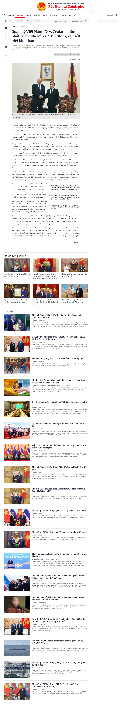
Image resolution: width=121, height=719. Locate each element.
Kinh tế (28, 15)
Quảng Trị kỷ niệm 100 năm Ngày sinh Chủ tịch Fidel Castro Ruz (58, 425)
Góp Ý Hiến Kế (73, 15)
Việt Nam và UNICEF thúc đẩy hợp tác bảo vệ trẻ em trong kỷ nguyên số (16, 301)
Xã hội (45, 15)
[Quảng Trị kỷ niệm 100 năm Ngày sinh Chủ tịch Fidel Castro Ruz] (17, 431)
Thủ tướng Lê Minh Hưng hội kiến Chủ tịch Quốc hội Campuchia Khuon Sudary (55, 685)
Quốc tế (63, 15)
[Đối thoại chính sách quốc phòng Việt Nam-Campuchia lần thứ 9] (17, 409)
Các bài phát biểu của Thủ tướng (40, 559)
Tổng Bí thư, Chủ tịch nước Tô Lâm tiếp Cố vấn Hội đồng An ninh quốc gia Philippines (58, 338)
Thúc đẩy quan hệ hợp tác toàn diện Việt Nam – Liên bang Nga (17, 275)
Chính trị (20, 15)
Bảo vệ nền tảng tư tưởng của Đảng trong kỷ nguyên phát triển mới (25, 21)
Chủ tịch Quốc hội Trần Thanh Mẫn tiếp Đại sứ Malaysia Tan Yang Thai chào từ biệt (58, 490)
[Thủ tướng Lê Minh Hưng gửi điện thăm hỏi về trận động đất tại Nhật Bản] (17, 669)
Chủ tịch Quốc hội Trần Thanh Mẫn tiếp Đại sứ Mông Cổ (74, 275)
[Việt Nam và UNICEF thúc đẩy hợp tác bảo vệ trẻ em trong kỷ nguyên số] (17, 291)
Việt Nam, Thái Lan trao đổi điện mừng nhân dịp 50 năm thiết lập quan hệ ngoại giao (59, 446)
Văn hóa (37, 15)
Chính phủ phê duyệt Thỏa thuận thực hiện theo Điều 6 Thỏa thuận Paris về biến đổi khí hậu (58, 381)
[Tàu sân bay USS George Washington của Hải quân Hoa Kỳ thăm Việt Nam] (17, 648)
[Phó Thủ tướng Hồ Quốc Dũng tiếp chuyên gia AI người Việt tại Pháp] (74, 291)
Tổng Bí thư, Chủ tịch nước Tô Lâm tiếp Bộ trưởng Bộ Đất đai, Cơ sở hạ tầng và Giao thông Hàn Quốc (59, 620)
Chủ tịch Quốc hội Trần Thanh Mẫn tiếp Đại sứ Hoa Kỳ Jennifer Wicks (59, 468)
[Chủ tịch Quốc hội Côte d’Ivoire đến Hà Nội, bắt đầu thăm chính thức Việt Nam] (17, 322)
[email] (85, 21)
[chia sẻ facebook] (6, 28)
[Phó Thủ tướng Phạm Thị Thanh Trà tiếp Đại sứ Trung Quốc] (17, 365)
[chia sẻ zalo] (6, 33)
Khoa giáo (53, 15)
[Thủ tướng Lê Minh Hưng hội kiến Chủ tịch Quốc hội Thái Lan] (17, 517)
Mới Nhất (110, 15)
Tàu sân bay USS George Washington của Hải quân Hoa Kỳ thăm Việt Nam (57, 642)
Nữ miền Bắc (76, 54)
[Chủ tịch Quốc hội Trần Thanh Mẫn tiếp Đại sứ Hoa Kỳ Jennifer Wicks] (17, 474)
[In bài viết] (6, 47)
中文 (76, 9)
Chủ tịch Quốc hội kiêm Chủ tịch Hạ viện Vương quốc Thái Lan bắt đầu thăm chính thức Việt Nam (59, 577)
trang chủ (10, 15)
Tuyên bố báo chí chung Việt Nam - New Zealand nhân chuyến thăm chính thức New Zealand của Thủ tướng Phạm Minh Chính (65, 187)
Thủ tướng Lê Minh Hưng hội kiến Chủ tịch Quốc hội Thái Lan (59, 510)
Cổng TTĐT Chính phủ (60, 21)
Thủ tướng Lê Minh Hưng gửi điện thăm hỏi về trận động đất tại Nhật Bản (58, 663)
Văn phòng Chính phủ (76, 21)
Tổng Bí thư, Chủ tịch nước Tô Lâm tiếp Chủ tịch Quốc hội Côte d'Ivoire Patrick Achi (45, 302)
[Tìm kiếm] (116, 15)
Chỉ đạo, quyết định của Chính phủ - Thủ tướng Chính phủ (47, 385)
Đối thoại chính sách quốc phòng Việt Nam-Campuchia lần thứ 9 (59, 403)
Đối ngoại (23, 26)
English (71, 9)
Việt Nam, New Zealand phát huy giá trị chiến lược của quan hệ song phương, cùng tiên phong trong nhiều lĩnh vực (65, 197)
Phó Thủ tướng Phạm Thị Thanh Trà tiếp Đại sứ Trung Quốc (58, 358)
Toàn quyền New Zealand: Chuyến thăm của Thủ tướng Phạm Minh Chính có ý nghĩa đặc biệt (65, 206)
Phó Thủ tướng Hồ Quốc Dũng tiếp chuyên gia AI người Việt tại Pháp (72, 301)
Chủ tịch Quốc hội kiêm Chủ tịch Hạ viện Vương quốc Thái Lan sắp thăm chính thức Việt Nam (59, 598)
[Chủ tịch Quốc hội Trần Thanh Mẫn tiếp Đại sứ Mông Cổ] (74, 265)
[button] (45, 21)
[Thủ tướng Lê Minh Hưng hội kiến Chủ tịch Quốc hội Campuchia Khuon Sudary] (17, 691)
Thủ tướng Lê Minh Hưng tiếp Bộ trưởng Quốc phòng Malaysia (59, 532)
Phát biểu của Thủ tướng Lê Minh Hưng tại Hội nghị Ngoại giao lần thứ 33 (60, 555)
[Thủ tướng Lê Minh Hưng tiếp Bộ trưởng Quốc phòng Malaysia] (17, 539)
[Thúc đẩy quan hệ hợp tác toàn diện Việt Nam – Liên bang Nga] (17, 265)
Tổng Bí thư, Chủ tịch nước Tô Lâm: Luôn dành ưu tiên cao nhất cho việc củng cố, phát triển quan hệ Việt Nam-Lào (45, 277)
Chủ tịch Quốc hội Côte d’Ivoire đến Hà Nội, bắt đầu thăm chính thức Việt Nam (57, 316)
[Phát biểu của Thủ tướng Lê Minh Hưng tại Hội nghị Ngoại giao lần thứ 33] (17, 561)
